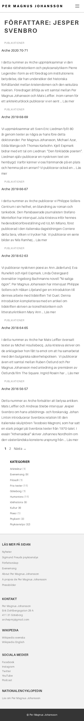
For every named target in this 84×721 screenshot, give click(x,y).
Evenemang (17, 474)
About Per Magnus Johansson (20, 573)
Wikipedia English (13, 642)
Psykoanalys (17, 524)
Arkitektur (16, 468)
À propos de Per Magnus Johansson (24, 579)
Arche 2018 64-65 (14, 328)
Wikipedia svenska (13, 637)
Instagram (8, 666)
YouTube (7, 675)
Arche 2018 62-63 (14, 256)
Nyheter (7, 551)
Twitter (6, 671)
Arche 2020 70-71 (14, 50)
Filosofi (14, 480)
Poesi (13, 513)
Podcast (7, 680)
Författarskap (10, 562)
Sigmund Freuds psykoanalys (20, 557)
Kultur (13, 507)
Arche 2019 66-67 (14, 189)
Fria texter (16, 485)
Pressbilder (9, 585)
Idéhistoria (16, 502)
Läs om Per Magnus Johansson (21, 698)
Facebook (8, 662)
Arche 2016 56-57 (14, 389)
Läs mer (68, 101)
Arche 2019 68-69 (14, 117)
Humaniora (16, 496)
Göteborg (16, 491)
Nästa (20, 449)
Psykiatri (15, 518)
